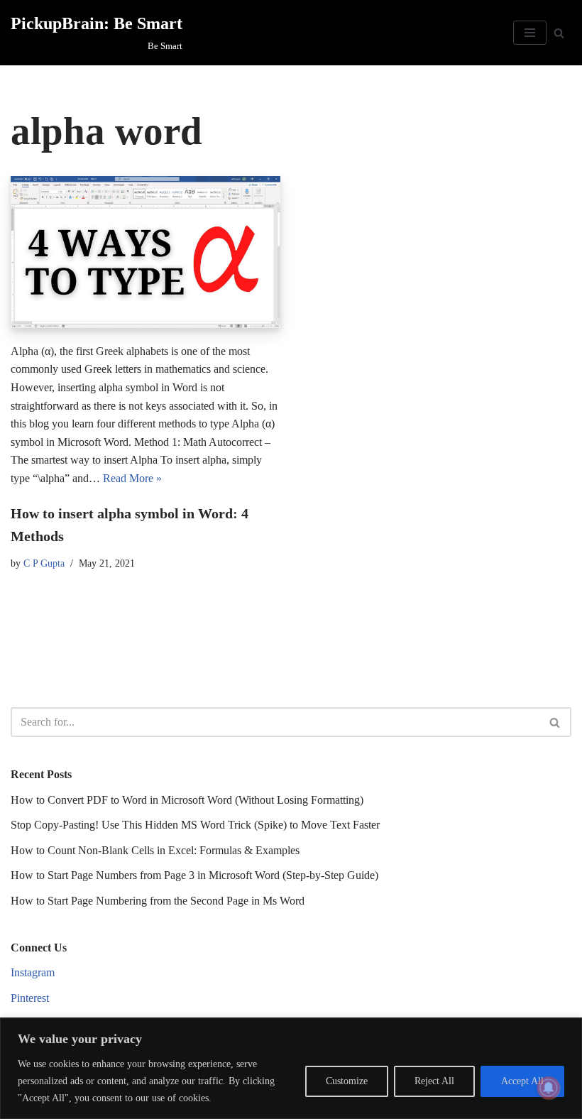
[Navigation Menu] (530, 33)
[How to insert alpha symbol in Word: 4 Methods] (145, 252)
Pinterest (30, 998)
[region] (291, 1068)
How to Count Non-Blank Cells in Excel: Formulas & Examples (155, 850)
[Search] (559, 33)
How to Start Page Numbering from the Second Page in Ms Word (157, 901)
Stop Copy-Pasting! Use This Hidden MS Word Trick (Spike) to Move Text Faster (195, 825)
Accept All (522, 1081)
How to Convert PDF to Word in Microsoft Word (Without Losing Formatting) (187, 800)
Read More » (132, 478)
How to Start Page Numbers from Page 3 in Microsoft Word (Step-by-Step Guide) (194, 875)
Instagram (33, 972)
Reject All (434, 1081)
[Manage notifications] (548, 1087)
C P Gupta (44, 563)
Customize (347, 1081)
